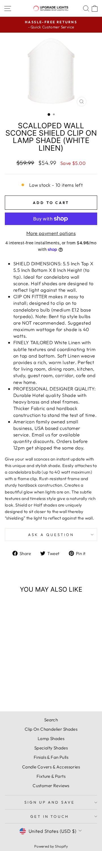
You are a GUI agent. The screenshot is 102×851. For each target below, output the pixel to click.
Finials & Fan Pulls (51, 757)
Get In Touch (49, 816)
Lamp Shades (51, 738)
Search (51, 719)
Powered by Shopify (51, 846)
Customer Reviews (51, 785)
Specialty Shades (51, 748)
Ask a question (51, 534)
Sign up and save (49, 802)
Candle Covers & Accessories (51, 767)
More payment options (51, 233)
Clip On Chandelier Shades (51, 729)
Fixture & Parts (51, 776)
